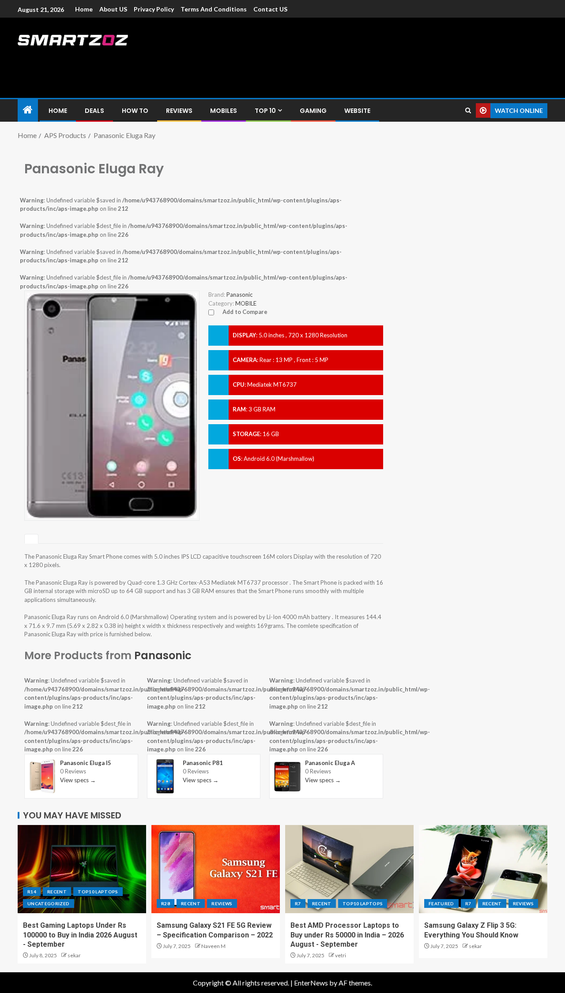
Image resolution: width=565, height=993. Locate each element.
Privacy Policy (154, 9)
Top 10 (265, 110)
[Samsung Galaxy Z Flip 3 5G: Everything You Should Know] (483, 869)
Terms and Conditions (214, 9)
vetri (340, 955)
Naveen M (213, 946)
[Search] (468, 110)
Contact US (270, 9)
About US (113, 9)
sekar (74, 955)
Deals (94, 110)
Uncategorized (48, 903)
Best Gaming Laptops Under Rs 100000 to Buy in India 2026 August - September (80, 934)
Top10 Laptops (98, 891)
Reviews (179, 110)
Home (84, 9)
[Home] (28, 110)
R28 (165, 903)
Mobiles (223, 110)
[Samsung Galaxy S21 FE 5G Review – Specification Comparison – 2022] (215, 869)
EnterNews (311, 982)
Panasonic (163, 655)
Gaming (313, 110)
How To (135, 110)
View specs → (78, 780)
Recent (57, 891)
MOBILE (245, 303)
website (357, 110)
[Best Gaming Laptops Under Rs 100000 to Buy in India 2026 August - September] (82, 869)
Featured (441, 903)
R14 (31, 891)
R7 (298, 903)
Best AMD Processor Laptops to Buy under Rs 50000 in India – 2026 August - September (347, 934)
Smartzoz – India (116, 58)
